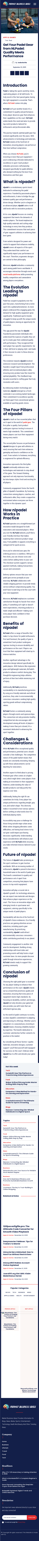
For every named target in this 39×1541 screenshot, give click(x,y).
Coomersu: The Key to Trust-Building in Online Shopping (18, 1188)
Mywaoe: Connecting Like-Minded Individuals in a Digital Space (20, 1111)
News (8, 1098)
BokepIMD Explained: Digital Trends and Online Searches (17, 1491)
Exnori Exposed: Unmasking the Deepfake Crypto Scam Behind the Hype (17, 1485)
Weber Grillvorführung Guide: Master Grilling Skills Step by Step (21, 1083)
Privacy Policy (21, 1522)
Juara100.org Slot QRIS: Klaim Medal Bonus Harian (17, 1274)
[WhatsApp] (27, 73)
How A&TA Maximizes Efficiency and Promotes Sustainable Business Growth (18, 1180)
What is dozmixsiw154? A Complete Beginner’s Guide (19, 1479)
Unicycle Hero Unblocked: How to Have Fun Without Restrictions (18, 1253)
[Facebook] (12, 73)
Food (8, 1079)
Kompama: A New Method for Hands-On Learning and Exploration (21, 1092)
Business (6, 1168)
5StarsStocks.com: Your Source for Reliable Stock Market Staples (19, 1171)
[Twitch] (18, 1538)
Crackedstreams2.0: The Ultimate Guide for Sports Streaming (20, 1102)
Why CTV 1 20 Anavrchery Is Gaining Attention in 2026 (19, 1473)
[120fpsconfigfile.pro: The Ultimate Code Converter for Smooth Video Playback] (19, 1211)
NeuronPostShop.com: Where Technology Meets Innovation (29, 1390)
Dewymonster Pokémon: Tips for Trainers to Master (18, 1242)
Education (10, 1089)
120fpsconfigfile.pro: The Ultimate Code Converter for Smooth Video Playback (18, 1229)
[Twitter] (17, 73)
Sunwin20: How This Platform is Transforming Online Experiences (19, 1074)
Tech (8, 1070)
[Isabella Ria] (13, 62)
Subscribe (31, 1517)
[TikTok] (13, 1538)
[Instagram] (8, 1538)
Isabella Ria (22, 63)
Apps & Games (9, 37)
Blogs (8, 1107)
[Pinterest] (22, 73)
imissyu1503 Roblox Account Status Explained (16, 1264)
